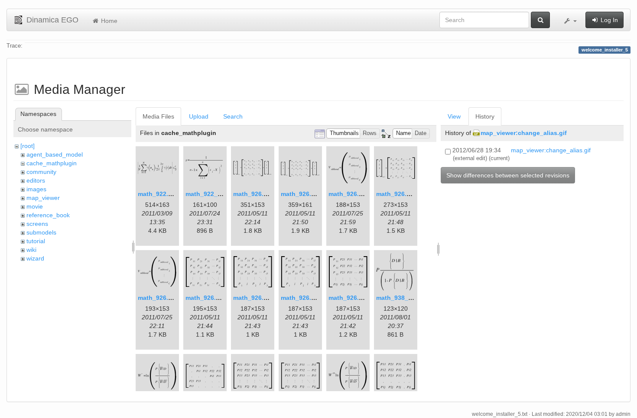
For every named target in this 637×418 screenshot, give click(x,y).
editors (35, 180)
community (41, 171)
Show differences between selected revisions (507, 175)
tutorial (35, 241)
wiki (31, 249)
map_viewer (43, 197)
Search (233, 116)
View (454, 116)
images (36, 189)
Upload (198, 116)
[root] (27, 145)
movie (34, 206)
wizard (35, 258)
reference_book (48, 215)
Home (108, 20)
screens (37, 223)
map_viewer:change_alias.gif (524, 132)
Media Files (158, 116)
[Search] (540, 20)
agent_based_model (54, 154)
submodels (41, 232)
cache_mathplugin (51, 163)
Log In (608, 19)
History (484, 116)
